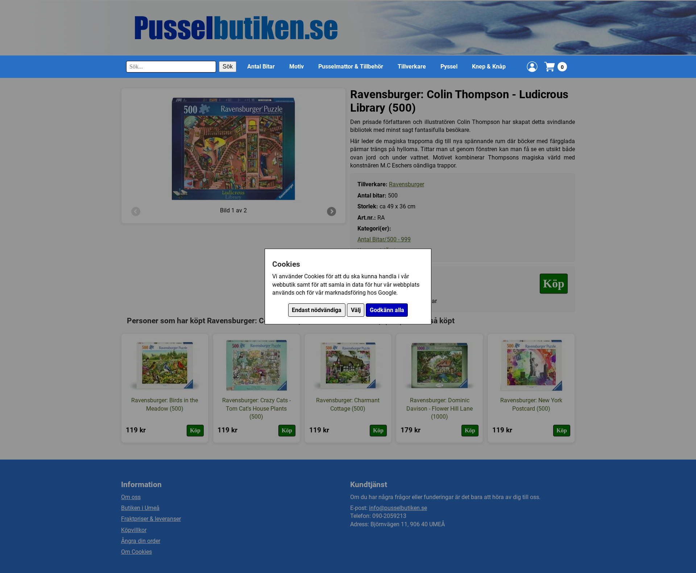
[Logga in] (532, 66)
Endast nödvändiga (316, 310)
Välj (356, 310)
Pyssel (448, 66)
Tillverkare (412, 66)
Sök (228, 66)
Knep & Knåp (489, 66)
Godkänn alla (387, 310)
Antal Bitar (261, 66)
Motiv (296, 66)
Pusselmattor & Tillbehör (350, 66)
